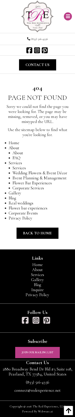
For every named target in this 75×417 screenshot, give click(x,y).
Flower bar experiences (28, 208)
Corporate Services (28, 188)
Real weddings (21, 203)
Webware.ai (45, 411)
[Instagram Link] (37, 50)
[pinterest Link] (45, 50)
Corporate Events (23, 213)
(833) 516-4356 (39, 39)
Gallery (15, 193)
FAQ (16, 157)
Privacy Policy (20, 218)
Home (14, 142)
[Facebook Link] (30, 50)
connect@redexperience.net (37, 390)
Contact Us (38, 65)
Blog (12, 198)
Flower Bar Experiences (32, 183)
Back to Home (37, 233)
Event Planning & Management (39, 178)
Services (15, 162)
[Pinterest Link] (48, 321)
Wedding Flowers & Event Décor (39, 172)
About (14, 147)
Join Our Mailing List (37, 352)
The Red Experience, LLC (49, 406)
